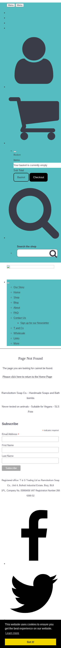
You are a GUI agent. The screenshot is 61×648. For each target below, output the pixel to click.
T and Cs (19, 328)
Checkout (38, 177)
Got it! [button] (30, 642)
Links (16, 338)
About (17, 307)
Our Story (19, 287)
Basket (21, 177)
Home (17, 292)
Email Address (10, 434)
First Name (8, 445)
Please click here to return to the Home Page (27, 376)
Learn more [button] (12, 633)
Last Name (8, 455)
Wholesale (19, 333)
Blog (16, 302)
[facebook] (34, 563)
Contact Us (20, 317)
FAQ (16, 312)
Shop (16, 297)
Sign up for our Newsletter (34, 322)
